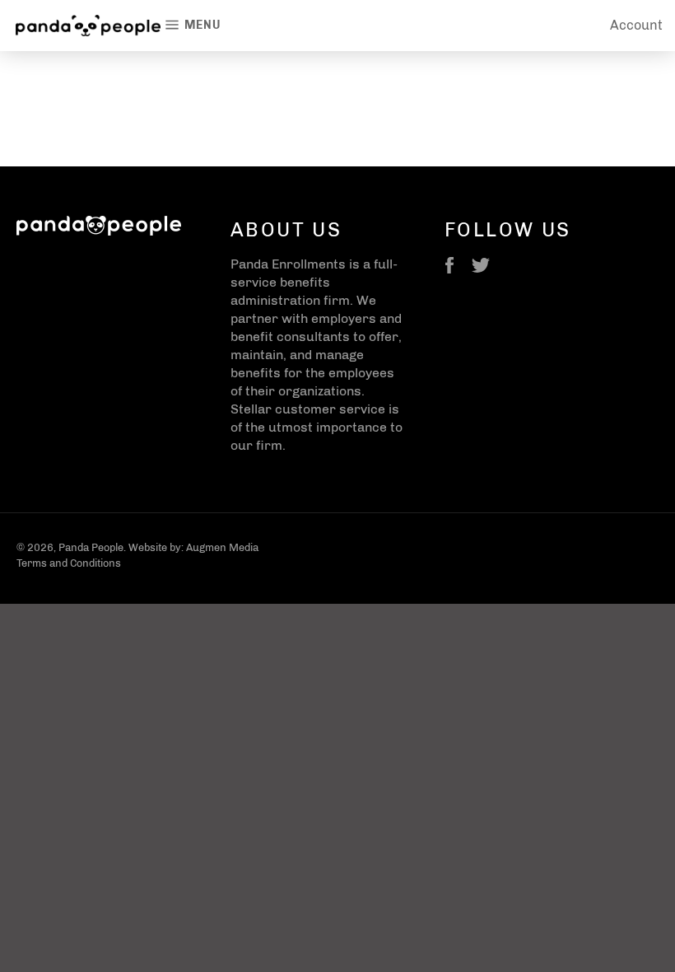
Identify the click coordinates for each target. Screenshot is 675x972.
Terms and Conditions (68, 563)
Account (636, 25)
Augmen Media (222, 547)
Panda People (90, 547)
